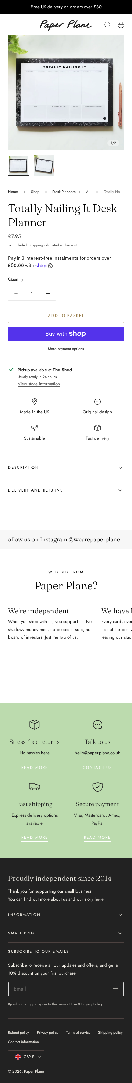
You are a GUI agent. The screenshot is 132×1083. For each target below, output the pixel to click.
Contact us (97, 767)
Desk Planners (64, 191)
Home (13, 191)
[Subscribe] (116, 989)
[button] (11, 25)
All (88, 191)
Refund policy (18, 1032)
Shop (35, 191)
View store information (39, 384)
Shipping (36, 245)
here (99, 899)
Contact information (23, 1041)
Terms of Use (68, 1004)
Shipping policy (110, 1032)
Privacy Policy (91, 1004)
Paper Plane (34, 1071)
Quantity (15, 279)
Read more (34, 767)
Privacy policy (47, 1032)
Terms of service (78, 1032)
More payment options (66, 348)
